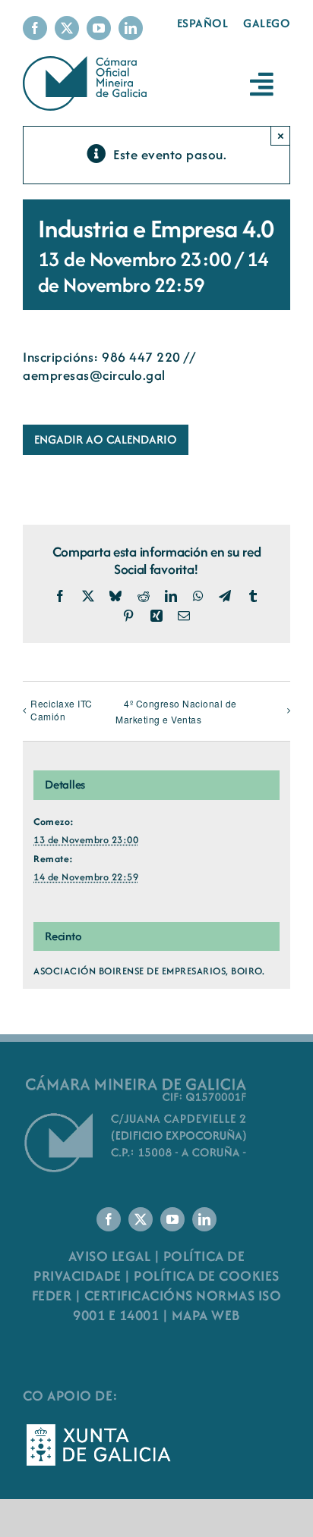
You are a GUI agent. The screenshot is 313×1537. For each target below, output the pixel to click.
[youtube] (99, 28)
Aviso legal (109, 1256)
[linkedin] (131, 28)
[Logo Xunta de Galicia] (99, 1428)
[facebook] (35, 28)
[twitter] (67, 28)
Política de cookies (207, 1276)
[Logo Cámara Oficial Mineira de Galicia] (87, 63)
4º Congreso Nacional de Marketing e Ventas (176, 711)
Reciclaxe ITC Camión (61, 710)
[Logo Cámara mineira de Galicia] (137, 1079)
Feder (52, 1295)
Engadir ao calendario (105, 439)
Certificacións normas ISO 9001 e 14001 (177, 1305)
